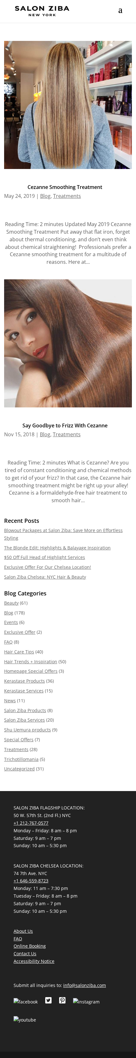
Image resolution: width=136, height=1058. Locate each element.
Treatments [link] (67, 195)
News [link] (10, 701)
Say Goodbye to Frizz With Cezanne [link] (65, 425)
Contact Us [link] (25, 954)
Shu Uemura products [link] (27, 730)
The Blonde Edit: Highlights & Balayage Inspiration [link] (57, 548)
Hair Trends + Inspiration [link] (30, 662)
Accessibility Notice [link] (34, 961)
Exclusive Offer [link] (19, 632)
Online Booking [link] (30, 946)
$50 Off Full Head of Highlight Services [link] (44, 557)
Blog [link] (45, 195)
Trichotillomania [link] (21, 759)
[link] (42, 11)
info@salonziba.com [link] (84, 985)
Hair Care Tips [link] (19, 652)
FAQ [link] (8, 642)
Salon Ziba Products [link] (25, 710)
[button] (120, 13)
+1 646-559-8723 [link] (31, 881)
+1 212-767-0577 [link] (31, 823)
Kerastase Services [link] (24, 691)
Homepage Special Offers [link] (31, 671)
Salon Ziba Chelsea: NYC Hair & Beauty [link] (45, 577)
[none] (120, 13)
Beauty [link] (11, 603)
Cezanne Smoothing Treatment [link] (65, 187)
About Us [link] (23, 931)
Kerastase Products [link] (24, 681)
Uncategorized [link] (19, 769)
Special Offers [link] (19, 740)
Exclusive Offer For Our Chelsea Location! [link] (47, 567)
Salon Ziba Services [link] (24, 720)
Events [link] (11, 622)
